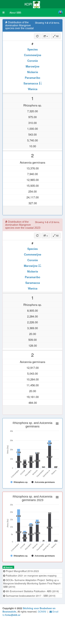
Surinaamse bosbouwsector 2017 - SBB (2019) (30, 595)
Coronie (32, 61)
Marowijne (32, 66)
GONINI (42, 611)
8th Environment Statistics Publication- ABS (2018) (32, 591)
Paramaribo (32, 78)
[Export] (46, 36)
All (56, 36)
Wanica (32, 89)
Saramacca (31, 83)
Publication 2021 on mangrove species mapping (30, 575)
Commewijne (32, 55)
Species (32, 49)
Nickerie (32, 72)
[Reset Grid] (37, 36)
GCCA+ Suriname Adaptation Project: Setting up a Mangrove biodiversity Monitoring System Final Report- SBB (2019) (32, 583)
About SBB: (16, 12)
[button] (3, 12)
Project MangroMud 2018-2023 (22, 571)
